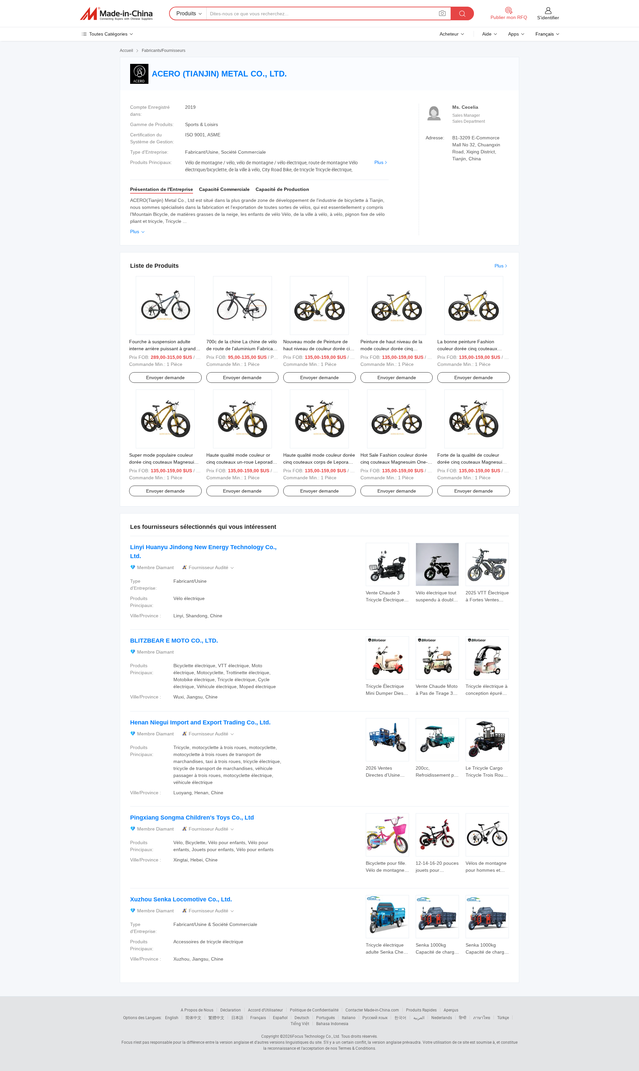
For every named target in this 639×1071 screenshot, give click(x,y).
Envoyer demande (165, 377)
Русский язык (374, 1017)
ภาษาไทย (481, 1017)
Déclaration (230, 1009)
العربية (418, 1017)
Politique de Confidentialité (314, 1009)
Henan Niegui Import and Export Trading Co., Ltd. (200, 722)
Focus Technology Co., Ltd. (316, 1036)
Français (258, 1017)
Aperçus (451, 1009)
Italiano (348, 1017)
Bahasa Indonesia (332, 1023)
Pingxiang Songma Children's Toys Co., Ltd (192, 817)
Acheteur (449, 34)
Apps (513, 34)
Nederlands (441, 1017)
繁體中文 (216, 1017)
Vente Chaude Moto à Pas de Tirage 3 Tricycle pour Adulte (437, 693)
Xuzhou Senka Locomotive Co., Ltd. (181, 899)
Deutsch (302, 1017)
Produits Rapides (421, 1009)
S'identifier (548, 17)
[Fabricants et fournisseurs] (116, 14)
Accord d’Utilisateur (265, 1009)
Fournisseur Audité (212, 567)
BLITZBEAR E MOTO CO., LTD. (174, 640)
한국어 (400, 1017)
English (171, 1017)
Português (325, 1017)
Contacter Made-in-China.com (372, 1009)
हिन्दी (462, 1017)
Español (280, 1017)
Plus (378, 162)
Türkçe (503, 1017)
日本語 (237, 1017)
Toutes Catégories (108, 34)
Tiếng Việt (300, 1023)
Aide (487, 34)
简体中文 (193, 1017)
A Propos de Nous (197, 1009)
